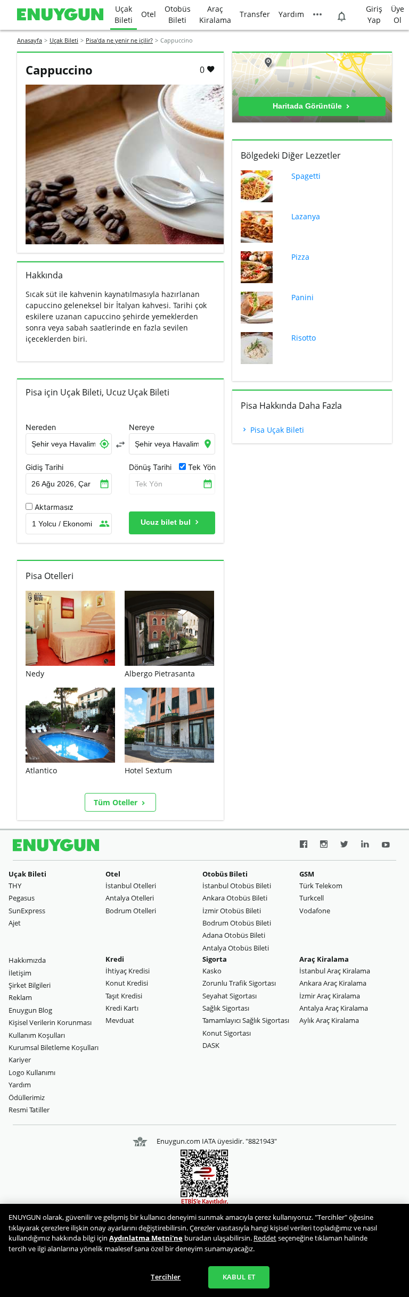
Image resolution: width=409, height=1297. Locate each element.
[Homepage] (60, 15)
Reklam (20, 997)
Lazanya (305, 216)
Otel (148, 14)
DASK (210, 1045)
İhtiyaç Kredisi (127, 971)
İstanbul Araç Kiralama (334, 971)
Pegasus (22, 898)
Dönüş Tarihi (150, 467)
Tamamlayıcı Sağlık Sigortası (245, 1020)
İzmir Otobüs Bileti (231, 910)
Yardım (291, 14)
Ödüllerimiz (27, 1097)
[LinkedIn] (365, 845)
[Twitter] (344, 845)
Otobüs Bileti (178, 14)
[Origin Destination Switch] (120, 444)
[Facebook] (303, 845)
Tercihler (166, 1277)
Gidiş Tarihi (44, 467)
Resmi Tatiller (29, 1109)
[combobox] (69, 444)
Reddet (264, 1238)
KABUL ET (239, 1277)
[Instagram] (324, 845)
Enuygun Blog (30, 1010)
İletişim (20, 973)
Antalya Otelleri (129, 898)
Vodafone (314, 910)
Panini (302, 297)
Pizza (300, 257)
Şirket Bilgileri (30, 985)
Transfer (255, 14)
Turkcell (311, 898)
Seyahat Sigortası (229, 996)
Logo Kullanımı (32, 1072)
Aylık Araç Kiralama (329, 1020)
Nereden (41, 427)
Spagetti (306, 176)
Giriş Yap (374, 14)
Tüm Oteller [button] (117, 802)
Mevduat (119, 1020)
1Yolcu (62, 523)
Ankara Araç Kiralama (332, 983)
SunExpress (27, 910)
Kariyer (20, 1059)
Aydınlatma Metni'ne (146, 1238)
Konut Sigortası (226, 1033)
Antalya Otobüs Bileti (235, 948)
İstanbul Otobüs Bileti (236, 885)
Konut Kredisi (126, 983)
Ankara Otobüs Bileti (234, 898)
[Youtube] (385, 845)
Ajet (15, 923)
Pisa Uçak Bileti (276, 430)
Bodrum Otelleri (130, 910)
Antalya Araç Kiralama (333, 1008)
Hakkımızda (27, 960)
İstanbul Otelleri (130, 885)
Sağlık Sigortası (225, 1008)
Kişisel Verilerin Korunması (50, 1022)
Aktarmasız (54, 507)
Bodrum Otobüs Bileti (236, 923)
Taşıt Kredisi (123, 996)
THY (15, 885)
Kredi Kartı (121, 1008)
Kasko (212, 971)
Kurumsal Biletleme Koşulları (54, 1047)
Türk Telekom (320, 885)
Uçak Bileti (123, 14)
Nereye (141, 427)
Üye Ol (397, 14)
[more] (317, 15)
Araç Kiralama (215, 14)
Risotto (303, 338)
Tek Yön (148, 484)
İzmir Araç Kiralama (329, 996)
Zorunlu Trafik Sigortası (239, 983)
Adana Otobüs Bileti (233, 935)
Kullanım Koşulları (37, 1035)
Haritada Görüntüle (308, 106)
